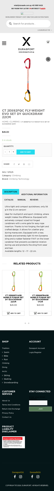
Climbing (15, 122)
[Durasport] (26, 45)
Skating (7, 379)
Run (6, 359)
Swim (6, 352)
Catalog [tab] (8, 199)
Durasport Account (37, 348)
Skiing (7, 375)
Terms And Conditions (11, 405)
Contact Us (6, 417)
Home (5, 122)
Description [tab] (10, 191)
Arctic (4, 371)
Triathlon (5, 348)
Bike (6, 356)
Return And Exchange (11, 409)
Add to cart (25, 152)
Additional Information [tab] (34, 194)
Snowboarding (11, 383)
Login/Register (44, 30)
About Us (6, 401)
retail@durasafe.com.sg (22, 5)
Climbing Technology (19, 179)
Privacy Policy (8, 413)
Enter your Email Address (37, 398)
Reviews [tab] (34, 199)
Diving (4, 367)
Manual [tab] (22, 199)
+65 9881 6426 (37, 5)
